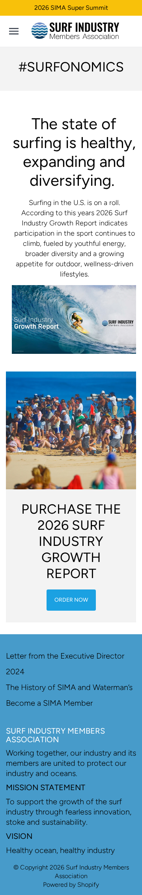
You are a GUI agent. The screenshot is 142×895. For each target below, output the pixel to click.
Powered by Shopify (71, 884)
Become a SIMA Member (49, 703)
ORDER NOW (71, 600)
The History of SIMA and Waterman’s (69, 687)
